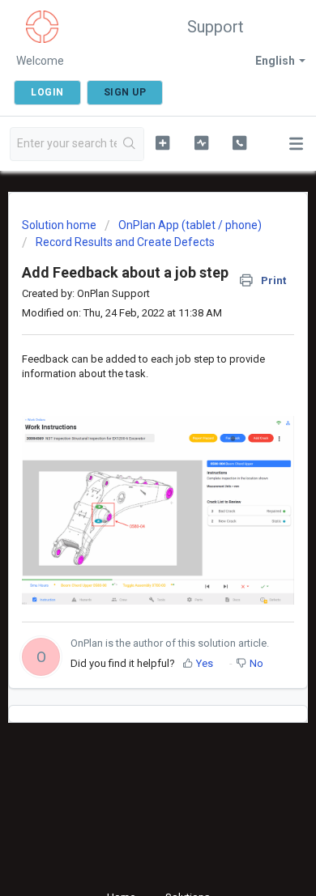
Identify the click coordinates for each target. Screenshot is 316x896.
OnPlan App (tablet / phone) (190, 225)
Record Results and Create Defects (125, 242)
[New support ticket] (162, 142)
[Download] (128, 438)
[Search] (130, 144)
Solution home (60, 225)
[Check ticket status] (201, 142)
